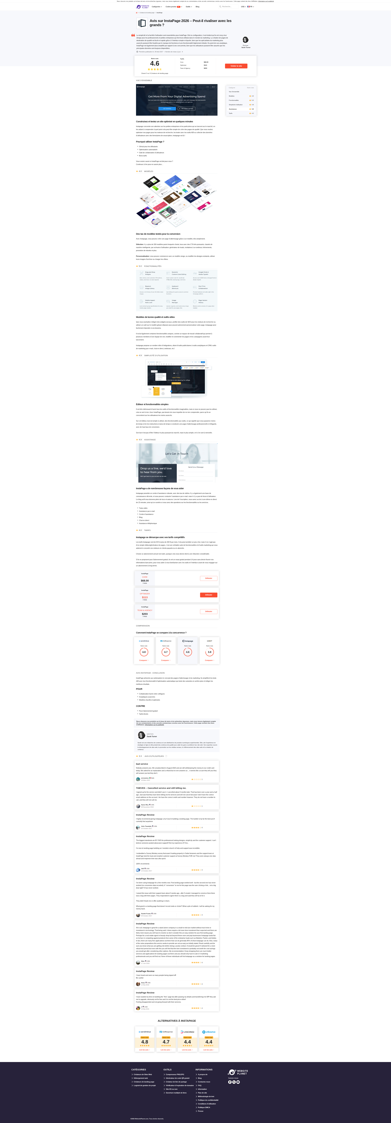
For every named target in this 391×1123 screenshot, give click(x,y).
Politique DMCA (204, 1107)
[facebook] (230, 1082)
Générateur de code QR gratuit (177, 1078)
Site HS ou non (171, 1089)
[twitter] (234, 1082)
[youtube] (238, 1082)
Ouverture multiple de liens (176, 1093)
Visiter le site (236, 66)
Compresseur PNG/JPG (175, 1074)
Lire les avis (143, 1050)
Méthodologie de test (206, 1096)
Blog (200, 1078)
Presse (200, 1111)
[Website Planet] (136, 13)
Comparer (143, 660)
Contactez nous (204, 1082)
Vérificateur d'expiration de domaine (180, 1085)
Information (202, 1089)
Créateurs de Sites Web (143, 1074)
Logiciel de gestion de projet (145, 1085)
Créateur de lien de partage (176, 1082)
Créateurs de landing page (144, 1082)
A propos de (202, 1074)
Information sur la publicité (266, 1)
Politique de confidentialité (208, 1100)
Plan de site (202, 1093)
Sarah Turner (246, 47)
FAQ (199, 1085)
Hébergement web (141, 1078)
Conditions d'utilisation (207, 1104)
